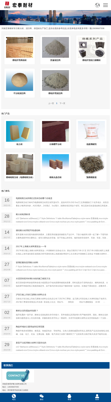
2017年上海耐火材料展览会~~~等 (31, 246)
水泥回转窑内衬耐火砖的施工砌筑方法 (33, 278)
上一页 (51, 103)
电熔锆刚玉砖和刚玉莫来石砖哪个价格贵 (34, 198)
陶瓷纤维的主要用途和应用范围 (30, 327)
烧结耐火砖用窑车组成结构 (28, 230)
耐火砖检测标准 (23, 214)
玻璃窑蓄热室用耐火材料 (27, 262)
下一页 (62, 103)
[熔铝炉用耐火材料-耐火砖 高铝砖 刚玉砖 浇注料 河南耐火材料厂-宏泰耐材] (18, 5)
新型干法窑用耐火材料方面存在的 (31, 343)
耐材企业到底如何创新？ (27, 310)
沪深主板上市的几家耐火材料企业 (31, 294)
